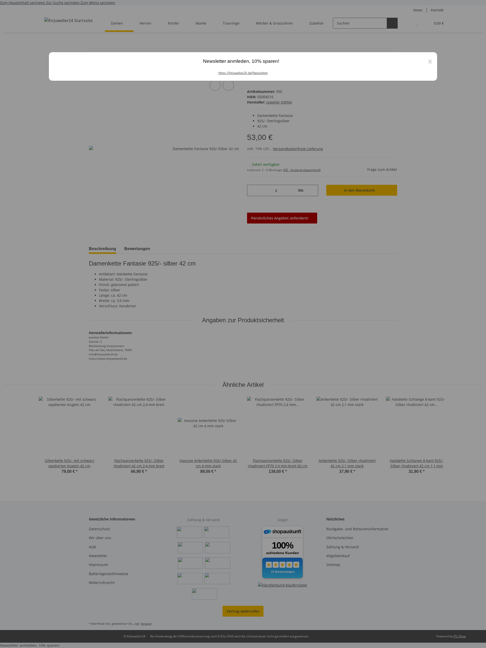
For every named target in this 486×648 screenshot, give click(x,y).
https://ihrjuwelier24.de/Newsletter (243, 73)
